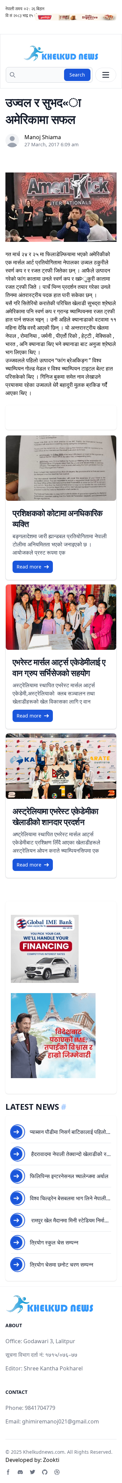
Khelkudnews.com (43, 1452)
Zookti (51, 1460)
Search (77, 74)
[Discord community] (20, 1472)
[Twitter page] (32, 1472)
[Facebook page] (8, 1472)
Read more (29, 566)
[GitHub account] (44, 1472)
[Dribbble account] (57, 1472)
